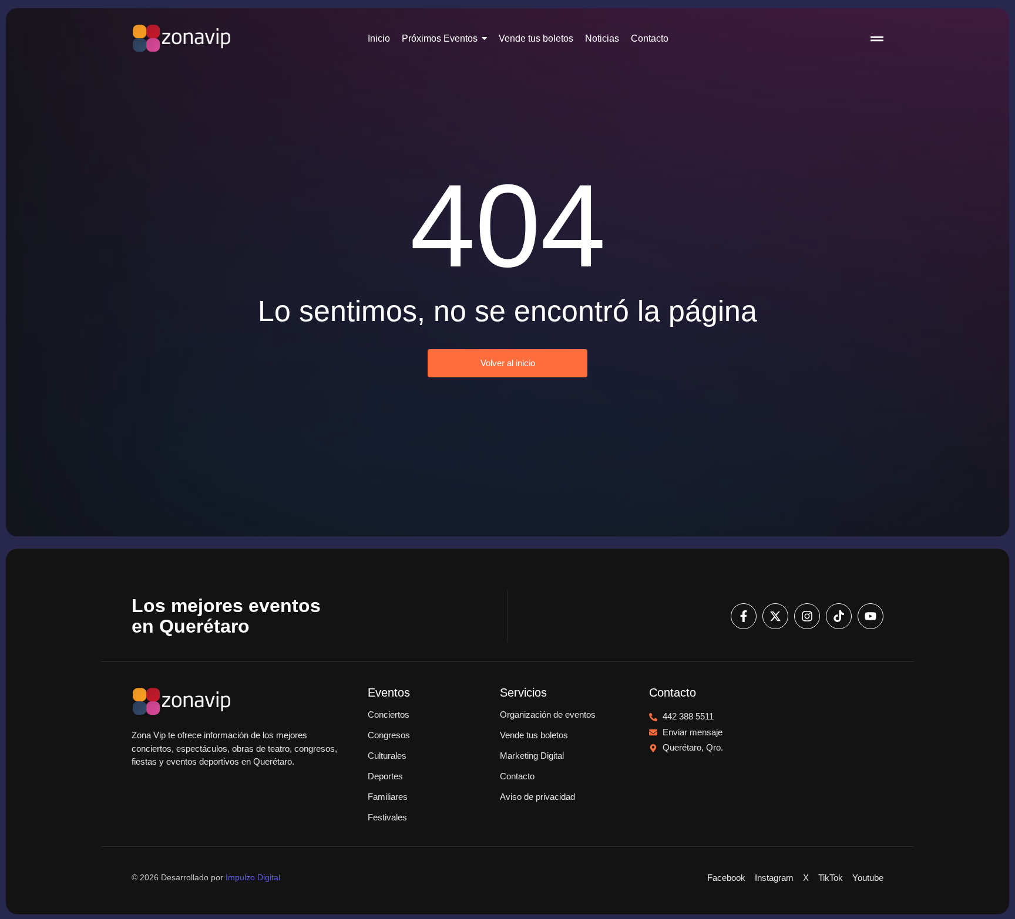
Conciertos (388, 714)
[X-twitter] (775, 616)
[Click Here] (877, 40)
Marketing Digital (532, 756)
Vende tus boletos (534, 735)
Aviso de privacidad (537, 797)
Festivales (387, 817)
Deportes (385, 776)
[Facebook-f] (744, 616)
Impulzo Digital (253, 877)
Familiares (388, 797)
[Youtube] (870, 616)
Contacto (517, 776)
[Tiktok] (839, 616)
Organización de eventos (548, 714)
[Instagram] (807, 616)
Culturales (387, 756)
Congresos (389, 735)
